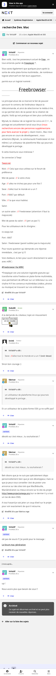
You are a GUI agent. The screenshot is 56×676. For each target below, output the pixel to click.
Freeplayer (29, 63)
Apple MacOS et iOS (37, 34)
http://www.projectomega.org (16, 493)
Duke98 (12, 308)
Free (43, 59)
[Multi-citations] (3, 299)
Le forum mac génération (14, 544)
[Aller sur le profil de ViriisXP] (3, 34)
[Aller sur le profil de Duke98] (4, 309)
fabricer (12, 380)
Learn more (5, 4)
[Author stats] (53, 53)
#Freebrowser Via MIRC (13, 267)
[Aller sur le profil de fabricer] (4, 381)
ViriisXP (13, 34)
